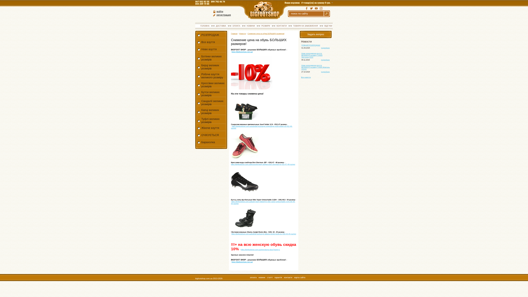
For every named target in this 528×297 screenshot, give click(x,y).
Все (306, 77)
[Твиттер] (311, 8)
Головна (204, 26)
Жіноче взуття (210, 127)
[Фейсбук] (306, 8)
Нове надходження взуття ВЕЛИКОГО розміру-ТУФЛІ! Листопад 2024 (311, 55)
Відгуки (328, 26)
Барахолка (208, 142)
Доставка (221, 26)
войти (220, 11)
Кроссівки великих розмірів (213, 85)
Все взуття (208, 42)
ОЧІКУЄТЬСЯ (210, 135)
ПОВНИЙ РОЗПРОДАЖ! (310, 45)
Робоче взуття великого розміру (212, 76)
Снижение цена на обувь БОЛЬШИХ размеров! (266, 34)
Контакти (282, 26)
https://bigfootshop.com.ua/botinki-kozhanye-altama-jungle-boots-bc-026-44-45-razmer (263, 234)
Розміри (265, 26)
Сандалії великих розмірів (212, 103)
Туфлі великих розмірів (210, 120)
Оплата (236, 26)
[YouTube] (316, 8)
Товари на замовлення (305, 26)
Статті (270, 277)
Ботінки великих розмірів (211, 58)
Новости (242, 34)
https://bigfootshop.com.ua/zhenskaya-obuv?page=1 (260, 250)
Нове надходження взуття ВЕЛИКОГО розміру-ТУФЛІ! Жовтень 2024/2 (315, 67)
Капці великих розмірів (210, 111)
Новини (251, 26)
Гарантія (278, 277)
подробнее (325, 48)
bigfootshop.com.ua (203, 278)
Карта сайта (299, 277)
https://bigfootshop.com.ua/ (242, 52)
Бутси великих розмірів (210, 94)
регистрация (224, 15)
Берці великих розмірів (210, 67)
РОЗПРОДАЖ (210, 34)
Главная (234, 34)
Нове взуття (209, 49)
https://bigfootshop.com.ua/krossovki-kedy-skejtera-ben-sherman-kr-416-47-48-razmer (263, 164)
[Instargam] (321, 8)
